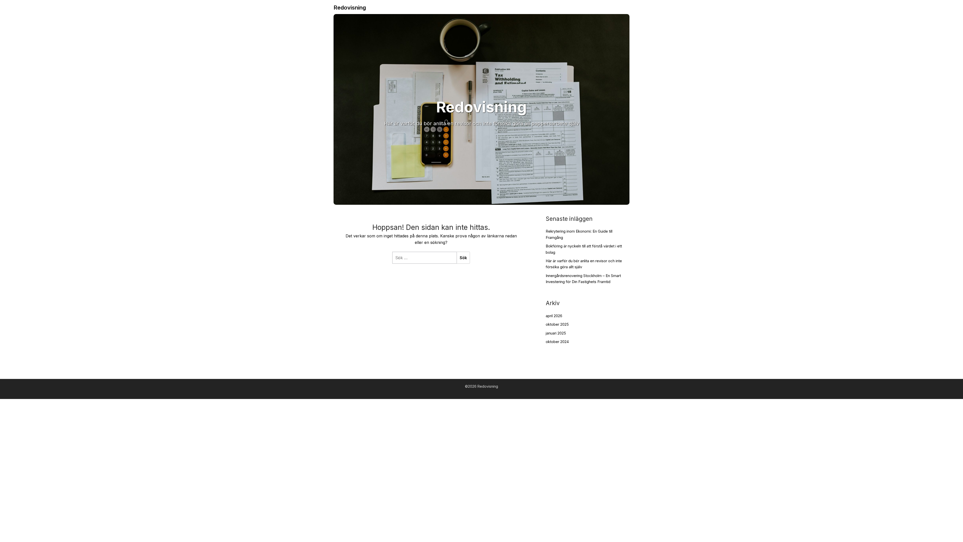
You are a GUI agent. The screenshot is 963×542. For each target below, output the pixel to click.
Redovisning (350, 7)
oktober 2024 (557, 341)
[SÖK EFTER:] (424, 258)
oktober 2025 (557, 324)
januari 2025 (556, 333)
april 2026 (554, 315)
